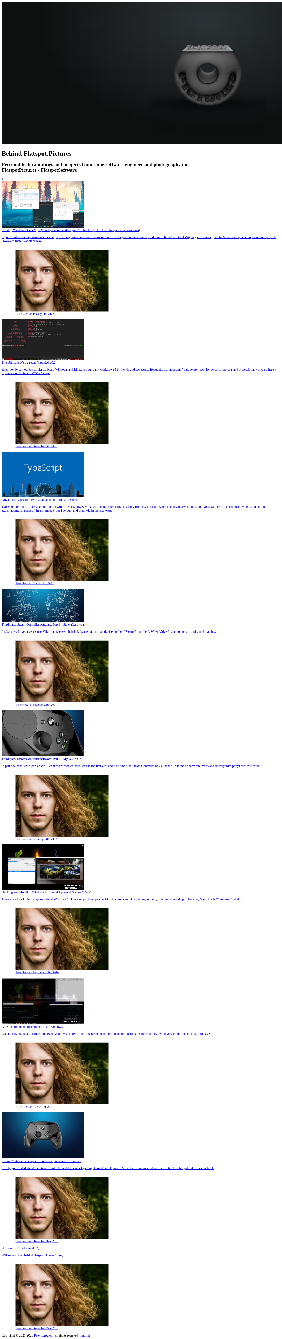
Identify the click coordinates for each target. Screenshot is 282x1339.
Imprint (85, 1335)
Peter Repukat (43, 1335)
